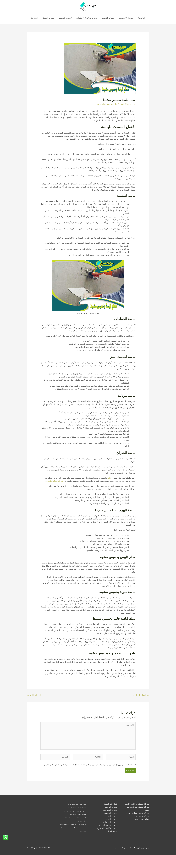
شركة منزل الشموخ (54, 481)
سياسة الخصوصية (126, 18)
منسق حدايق (83, 831)
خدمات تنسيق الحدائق (108, 825)
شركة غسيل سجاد (82, 824)
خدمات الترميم (108, 18)
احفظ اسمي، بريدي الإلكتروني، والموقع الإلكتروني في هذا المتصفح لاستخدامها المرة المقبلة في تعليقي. (88, 764)
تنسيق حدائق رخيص (81, 807)
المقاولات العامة (118, 104)
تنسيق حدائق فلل (72, 807)
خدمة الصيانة (112, 831)
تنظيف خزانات (72, 814)
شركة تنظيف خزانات (81, 821)
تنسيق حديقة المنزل (81, 814)
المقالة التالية (34, 695)
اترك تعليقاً (131, 104)
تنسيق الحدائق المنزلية (73, 804)
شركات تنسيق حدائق (81, 817)
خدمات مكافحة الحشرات (87, 18)
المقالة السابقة (141, 695)
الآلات (109, 478)
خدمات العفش (48, 18)
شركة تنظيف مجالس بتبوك (137, 813)
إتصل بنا (34, 18)
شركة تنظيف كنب (71, 821)
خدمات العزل (112, 816)
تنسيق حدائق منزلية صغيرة (69, 811)
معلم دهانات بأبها (142, 819)
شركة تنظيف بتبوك (141, 816)
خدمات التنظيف (65, 18)
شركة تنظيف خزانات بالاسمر (136, 804)
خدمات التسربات (110, 810)
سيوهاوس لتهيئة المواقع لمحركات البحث (131, 848)
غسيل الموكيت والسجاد (64, 824)
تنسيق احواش (83, 804)
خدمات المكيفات (110, 822)
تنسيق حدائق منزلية (81, 811)
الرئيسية (141, 18)
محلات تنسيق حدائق (65, 827)
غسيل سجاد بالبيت (75, 827)
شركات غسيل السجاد (70, 817)
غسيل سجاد (83, 827)
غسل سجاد (73, 824)
